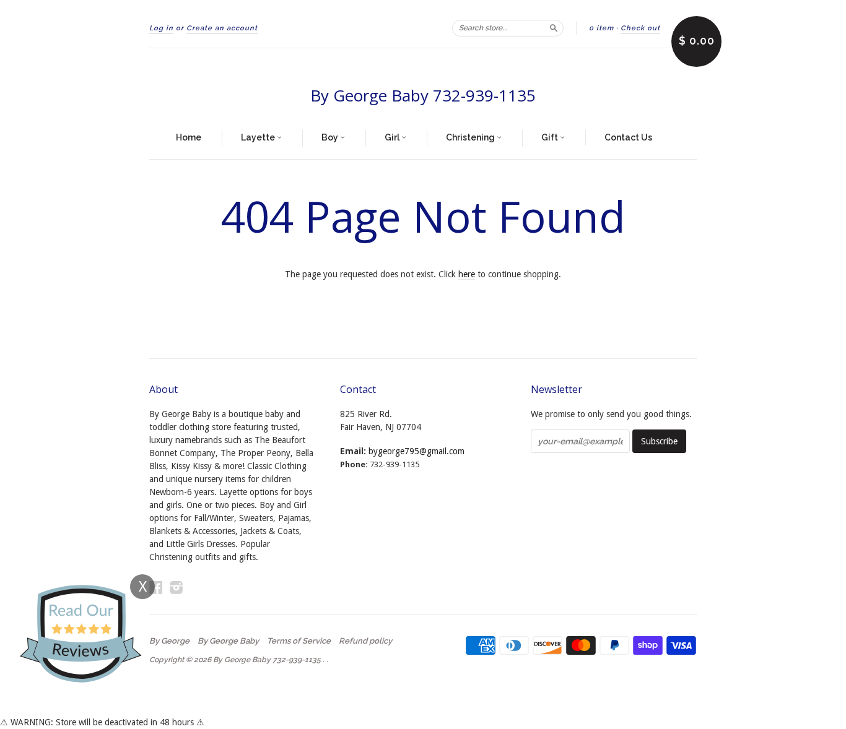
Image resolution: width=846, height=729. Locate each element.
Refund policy (365, 641)
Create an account (222, 28)
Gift (550, 137)
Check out (640, 28)
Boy (330, 137)
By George (169, 641)
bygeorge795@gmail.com (416, 451)
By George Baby (228, 641)
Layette (259, 137)
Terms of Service (299, 641)
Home (188, 137)
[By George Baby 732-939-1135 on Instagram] (176, 587)
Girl (393, 137)
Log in (161, 28)
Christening (471, 137)
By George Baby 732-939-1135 (423, 95)
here (466, 274)
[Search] (553, 28)
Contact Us (628, 137)
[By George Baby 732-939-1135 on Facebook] (156, 587)
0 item (601, 28)
